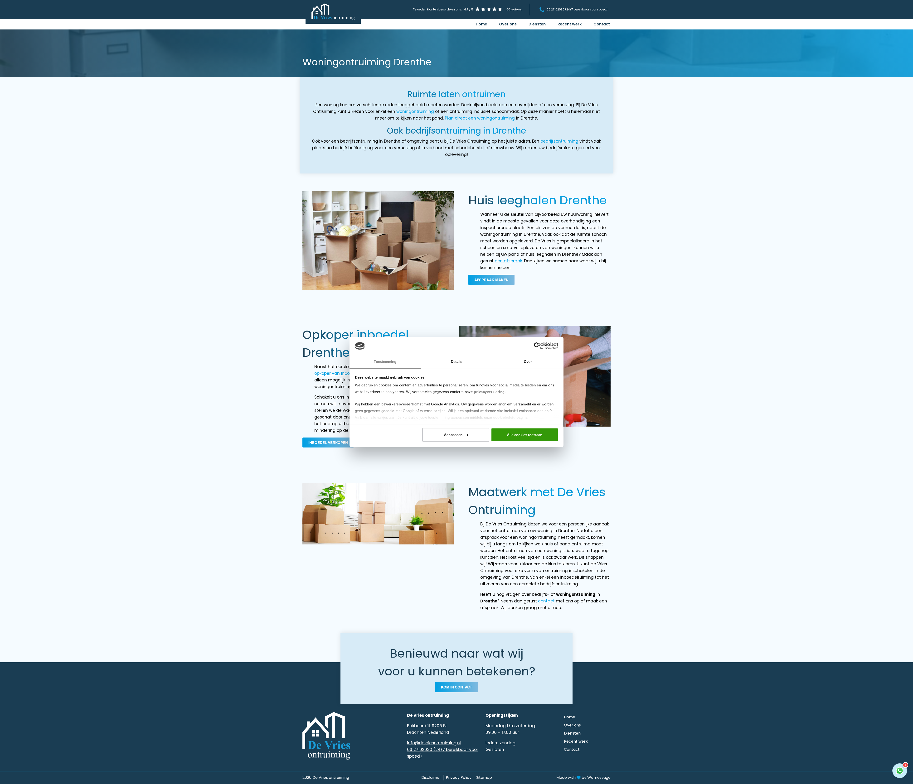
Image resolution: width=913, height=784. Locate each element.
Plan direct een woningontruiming (480, 118)
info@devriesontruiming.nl (434, 743)
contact (546, 601)
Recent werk (570, 24)
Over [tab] (528, 362)
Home (481, 24)
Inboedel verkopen (328, 442)
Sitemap (484, 777)
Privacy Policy (458, 777)
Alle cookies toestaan (524, 435)
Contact (601, 24)
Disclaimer (431, 777)
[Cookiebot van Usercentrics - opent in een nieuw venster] (537, 346)
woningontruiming (415, 111)
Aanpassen (453, 435)
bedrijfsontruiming (559, 141)
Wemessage (599, 777)
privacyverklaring (489, 392)
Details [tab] (456, 362)
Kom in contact (456, 687)
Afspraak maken (491, 279)
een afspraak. (509, 261)
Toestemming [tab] (385, 362)
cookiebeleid (504, 417)
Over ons (508, 24)
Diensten (537, 24)
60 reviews (514, 9)
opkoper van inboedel (336, 373)
